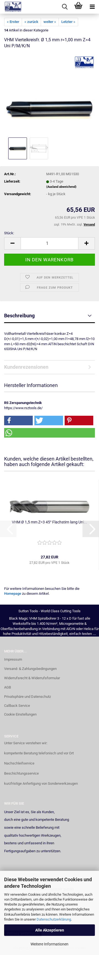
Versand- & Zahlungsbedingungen (30, 669)
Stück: (9, 233)
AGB (7, 687)
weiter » (49, 22)
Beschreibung (19, 315)
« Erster (13, 22)
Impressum (13, 659)
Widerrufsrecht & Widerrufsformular (32, 678)
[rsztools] (11, 7)
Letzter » (68, 22)
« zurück (31, 22)
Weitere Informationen (49, 944)
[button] (12, 243)
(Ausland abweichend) (61, 187)
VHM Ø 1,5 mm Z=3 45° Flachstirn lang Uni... (49, 522)
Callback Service (17, 706)
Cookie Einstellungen (20, 714)
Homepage (12, 593)
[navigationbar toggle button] (92, 7)
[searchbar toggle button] (65, 7)
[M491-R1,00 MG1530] (49, 95)
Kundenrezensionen (26, 367)
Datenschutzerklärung (54, 919)
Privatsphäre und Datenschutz (27, 697)
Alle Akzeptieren (49, 930)
